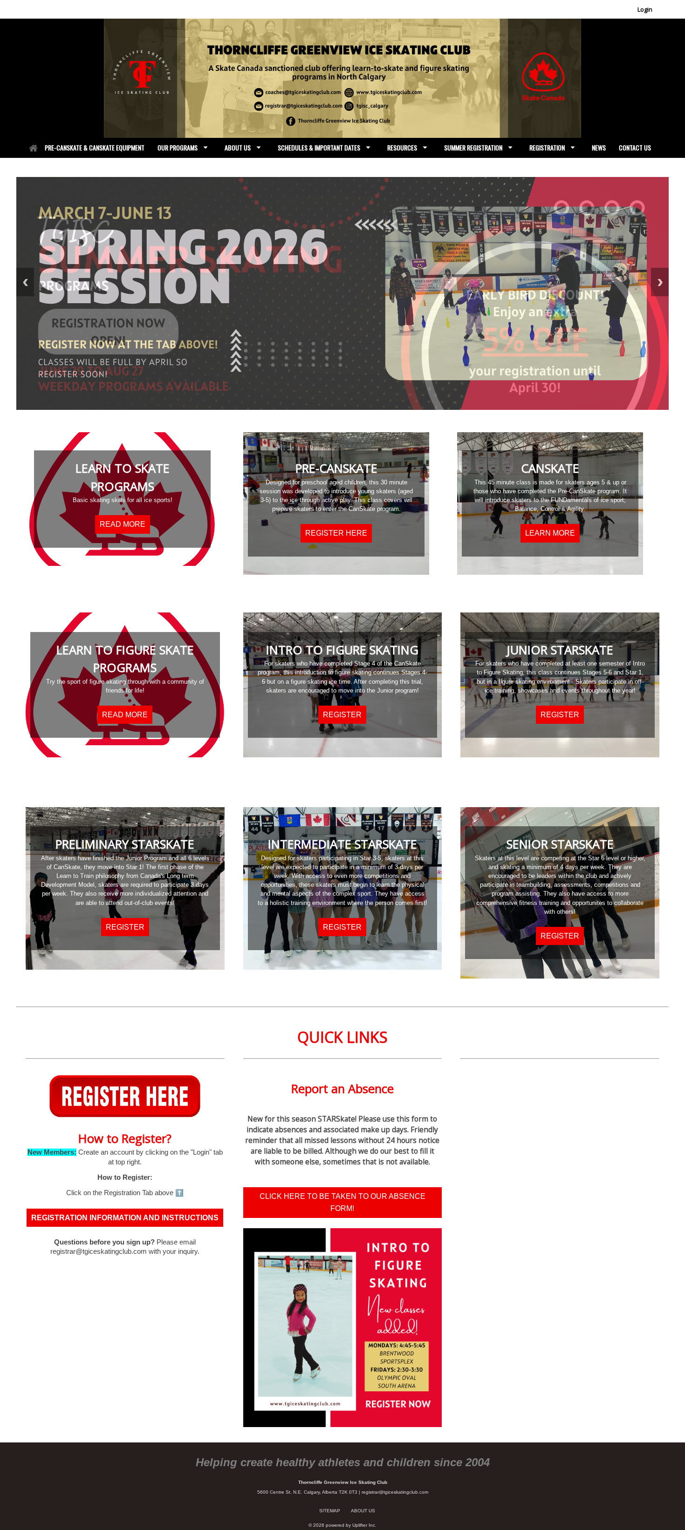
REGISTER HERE (336, 533)
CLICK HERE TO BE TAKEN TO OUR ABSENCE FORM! (342, 1202)
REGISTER (342, 715)
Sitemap (329, 1510)
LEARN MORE (550, 533)
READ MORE (122, 524)
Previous (25, 282)
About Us (363, 1510)
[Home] (33, 148)
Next (660, 282)
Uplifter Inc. (364, 1525)
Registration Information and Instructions (125, 1218)
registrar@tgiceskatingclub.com (395, 1492)
